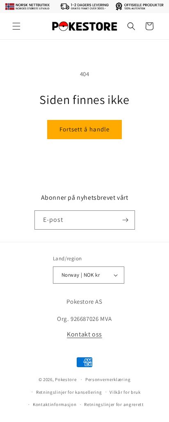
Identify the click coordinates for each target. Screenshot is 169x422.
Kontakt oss (84, 334)
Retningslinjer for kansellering (69, 392)
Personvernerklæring (107, 379)
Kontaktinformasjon (55, 404)
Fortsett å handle (84, 129)
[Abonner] (125, 220)
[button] (16, 26)
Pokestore (65, 379)
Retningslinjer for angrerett (114, 404)
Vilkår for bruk (125, 392)
